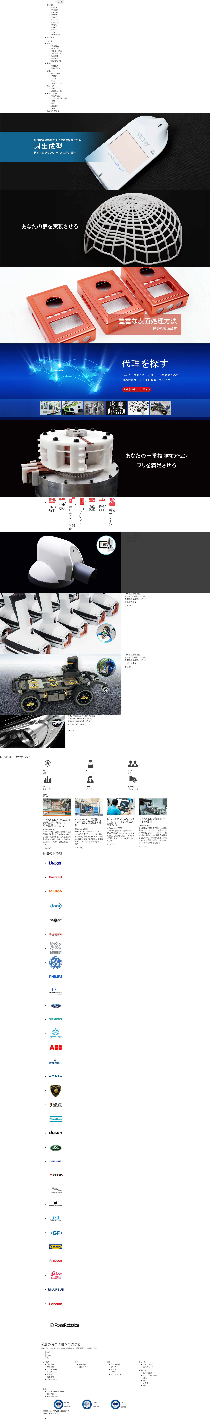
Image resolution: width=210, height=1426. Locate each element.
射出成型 (50, 1367)
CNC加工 (50, 1364)
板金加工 (50, 1374)
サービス (50, 43)
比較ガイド (83, 1367)
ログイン (50, 37)
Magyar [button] (54, 25)
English (54, 7)
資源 (49, 71)
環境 (145, 1378)
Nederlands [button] (55, 35)
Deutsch (54, 10)
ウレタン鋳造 (52, 1369)
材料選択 (82, 1364)
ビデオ (113, 1369)
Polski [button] (53, 27)
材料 (49, 63)
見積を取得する (53, 111)
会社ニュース (148, 1364)
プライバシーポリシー (56, 1391)
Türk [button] (53, 32)
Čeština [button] (54, 30)
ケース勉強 (115, 1364)
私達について (52, 93)
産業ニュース (148, 1367)
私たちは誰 (147, 1373)
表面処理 (50, 1377)
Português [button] (55, 22)
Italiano (54, 15)
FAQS (113, 1372)
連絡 (145, 1385)
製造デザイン (52, 1379)
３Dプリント (52, 1372)
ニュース (50, 86)
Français (54, 12)
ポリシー (46, 1389)
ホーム (49, 41)
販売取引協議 (52, 1396)
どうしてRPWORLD (151, 1375)
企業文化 (146, 1383)
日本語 (54, 17)
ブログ (113, 1367)
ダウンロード (116, 1374)
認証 (145, 1380)
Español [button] (54, 20)
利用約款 (50, 1394)
